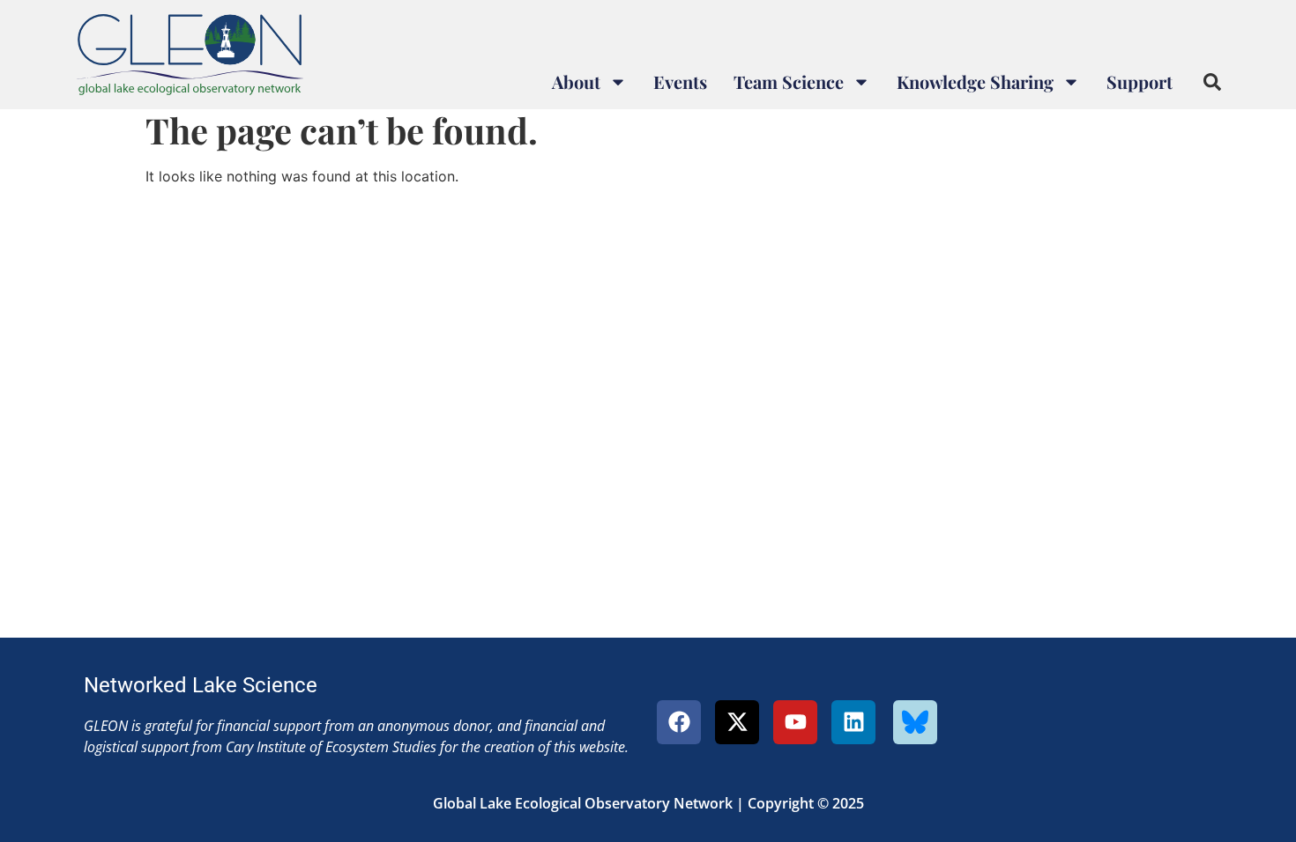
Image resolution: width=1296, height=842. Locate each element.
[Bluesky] (915, 722)
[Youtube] (795, 722)
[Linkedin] (853, 722)
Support (1139, 81)
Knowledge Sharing (975, 81)
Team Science (789, 81)
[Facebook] (679, 722)
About (576, 81)
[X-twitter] (737, 722)
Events (680, 81)
